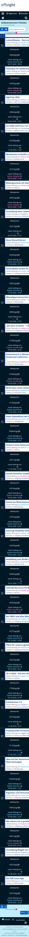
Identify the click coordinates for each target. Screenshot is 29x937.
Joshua (23, 447)
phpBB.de (22, 933)
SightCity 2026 (13, 97)
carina (23, 100)
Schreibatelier (13, 147)
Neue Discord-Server (16, 240)
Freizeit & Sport (20, 73)
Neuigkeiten (19, 421)
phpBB (10, 929)
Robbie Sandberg (13, 347)
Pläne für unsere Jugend (17, 645)
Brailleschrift (19, 159)
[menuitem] (2, 13)
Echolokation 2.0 (14, 702)
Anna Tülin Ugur (13, 581)
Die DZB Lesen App (15, 878)
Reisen (17, 188)
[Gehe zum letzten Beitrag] (21, 62)
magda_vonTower (13, 752)
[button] (23, 32)
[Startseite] (14, 5)
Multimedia (18, 245)
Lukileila (24, 704)
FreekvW (24, 214)
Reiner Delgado (13, 90)
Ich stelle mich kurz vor (17, 125)
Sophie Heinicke (13, 62)
